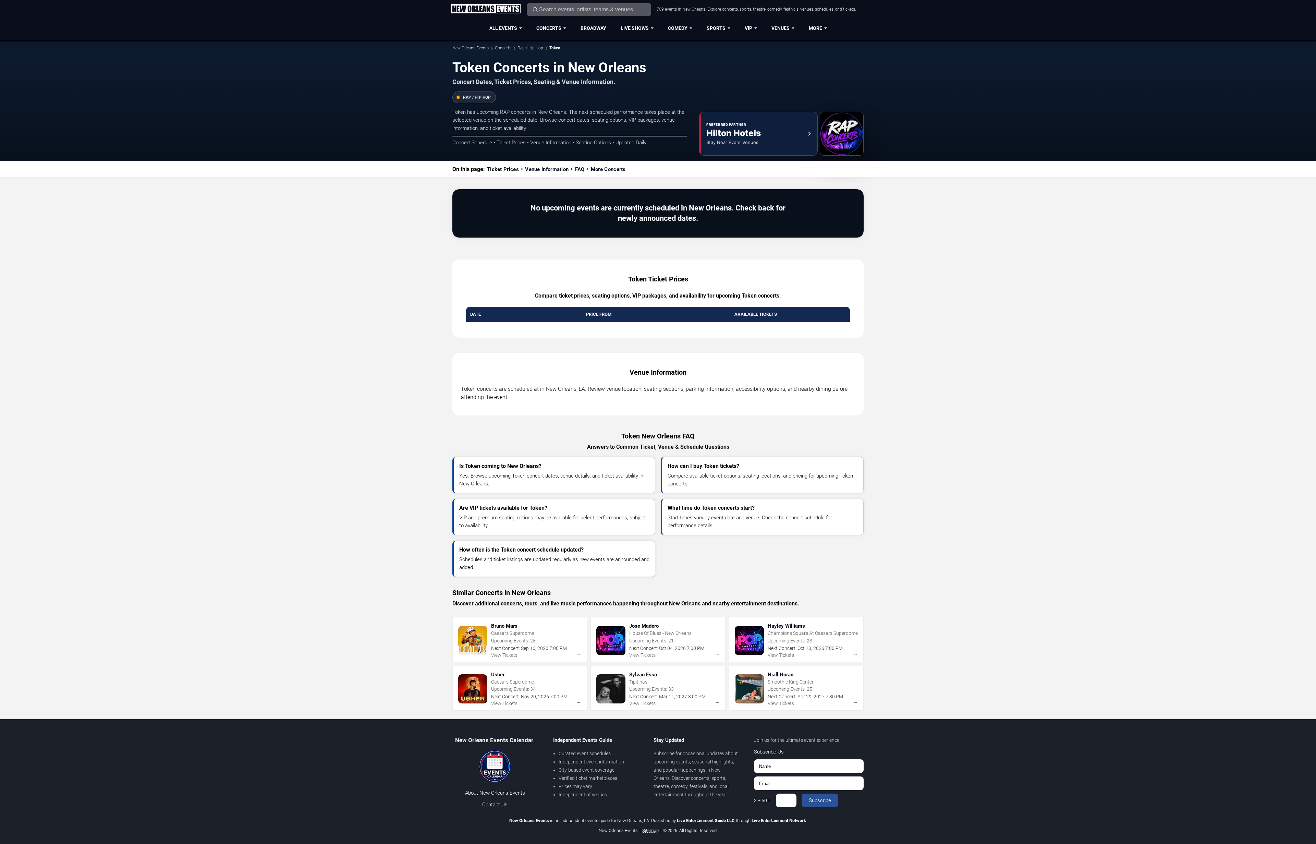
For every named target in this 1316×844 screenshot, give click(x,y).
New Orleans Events (470, 48)
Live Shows (635, 28)
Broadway (593, 28)
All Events (503, 28)
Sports (716, 28)
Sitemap (650, 830)
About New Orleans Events (495, 793)
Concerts (548, 28)
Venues (780, 28)
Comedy (677, 28)
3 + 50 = (762, 800)
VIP (748, 28)
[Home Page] (486, 9)
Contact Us (495, 804)
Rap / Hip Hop (530, 48)
